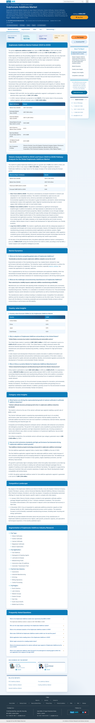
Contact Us (55, 700)
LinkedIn (19, 669)
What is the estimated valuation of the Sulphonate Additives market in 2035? (30, 629)
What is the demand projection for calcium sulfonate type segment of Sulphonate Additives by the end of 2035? (36, 646)
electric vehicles (53, 266)
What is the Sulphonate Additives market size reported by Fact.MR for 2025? (30, 618)
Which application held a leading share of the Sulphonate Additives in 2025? (30, 637)
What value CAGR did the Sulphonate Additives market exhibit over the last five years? (33, 633)
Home (7, 4)
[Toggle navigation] (87, 1)
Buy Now (80, 17)
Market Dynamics (76, 66)
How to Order (12, 703)
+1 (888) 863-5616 (78, 112)
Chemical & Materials (14, 4)
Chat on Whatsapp (78, 103)
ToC (40, 29)
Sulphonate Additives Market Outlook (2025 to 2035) (79, 53)
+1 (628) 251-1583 (78, 106)
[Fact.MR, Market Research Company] (10, 1)
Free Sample (80, 37)
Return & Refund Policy (36, 703)
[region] (37, 126)
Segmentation (25, 29)
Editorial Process (78, 92)
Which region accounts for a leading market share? (23, 641)
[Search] (82, 2)
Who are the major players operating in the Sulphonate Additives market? (29, 625)
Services (46, 700)
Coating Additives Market (44, 685)
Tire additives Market (43, 681)
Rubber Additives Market (15, 685)
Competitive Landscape (78, 75)
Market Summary (13, 29)
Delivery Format (23, 703)
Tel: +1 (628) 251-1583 (11, 715)
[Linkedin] (83, 712)
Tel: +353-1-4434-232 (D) (42, 715)
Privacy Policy (49, 703)
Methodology (50, 29)
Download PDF (80, 42)
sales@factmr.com (77, 115)
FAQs (34, 29)
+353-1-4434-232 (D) (78, 109)
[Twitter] (81, 712)
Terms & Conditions (61, 703)
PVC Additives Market (14, 681)
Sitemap (84, 703)
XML (78, 703)
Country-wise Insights (77, 69)
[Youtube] (85, 712)
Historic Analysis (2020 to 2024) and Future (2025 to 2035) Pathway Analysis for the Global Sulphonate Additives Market (79, 60)
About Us (37, 700)
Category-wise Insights (78, 72)
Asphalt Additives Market (15, 688)
